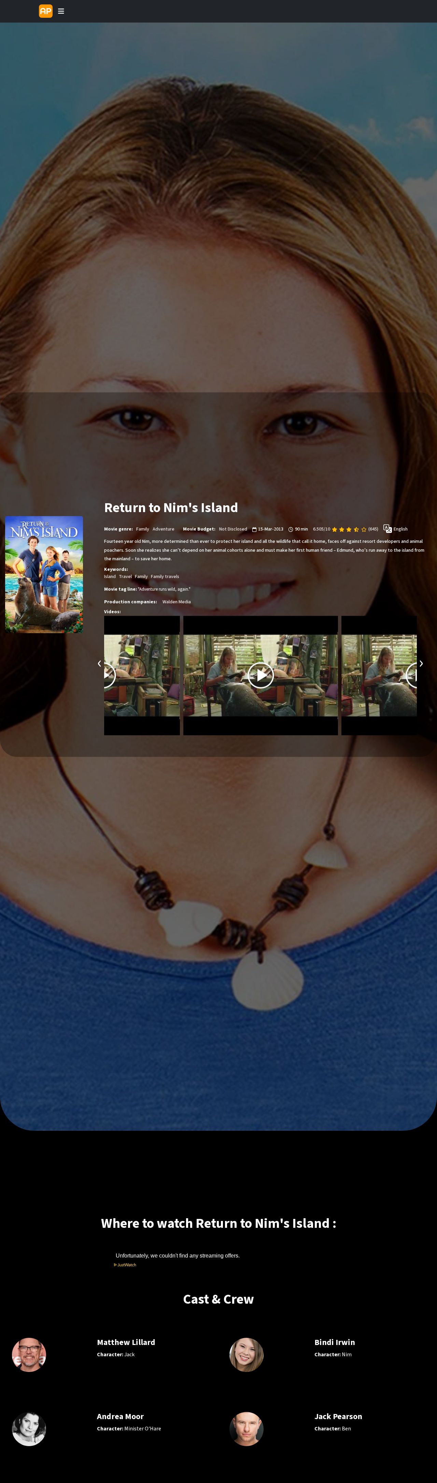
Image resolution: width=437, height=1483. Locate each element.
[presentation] (99, 662)
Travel (125, 576)
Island (110, 576)
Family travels (165, 576)
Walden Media (177, 602)
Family (142, 529)
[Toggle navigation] (61, 11)
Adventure (163, 529)
